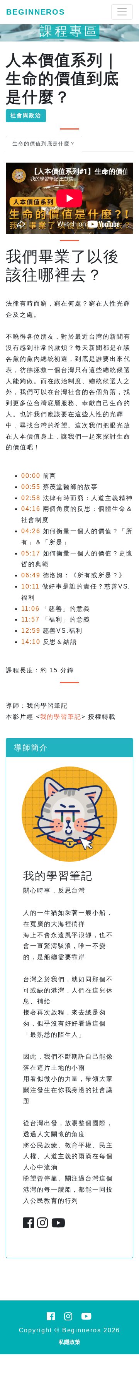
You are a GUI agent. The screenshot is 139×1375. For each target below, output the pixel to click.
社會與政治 (25, 115)
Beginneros (35, 12)
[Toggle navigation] (122, 12)
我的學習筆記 (61, 716)
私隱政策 (69, 1342)
